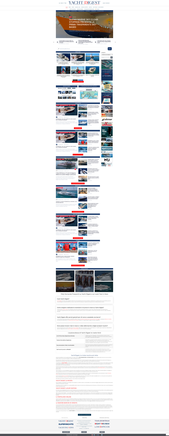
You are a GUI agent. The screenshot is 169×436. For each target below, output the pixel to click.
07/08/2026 (90, 180)
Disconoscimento (65, 417)
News (79, 15)
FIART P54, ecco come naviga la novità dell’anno (104, 277)
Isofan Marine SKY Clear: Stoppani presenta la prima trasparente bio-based (66, 41)
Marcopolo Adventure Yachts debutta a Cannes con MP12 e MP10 (93, 177)
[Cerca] (111, 57)
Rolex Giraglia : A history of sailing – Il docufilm (65, 288)
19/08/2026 (90, 125)
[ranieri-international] (107, 116)
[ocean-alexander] (107, 141)
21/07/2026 (90, 193)
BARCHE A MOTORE (84, 7)
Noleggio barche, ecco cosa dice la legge (104, 288)
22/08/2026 (66, 144)
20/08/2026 (90, 116)
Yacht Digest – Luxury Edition (98, 7)
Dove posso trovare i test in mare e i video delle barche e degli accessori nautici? (82, 326)
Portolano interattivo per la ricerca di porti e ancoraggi (90, 319)
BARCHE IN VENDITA (80, 9)
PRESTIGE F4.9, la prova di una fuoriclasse (65, 277)
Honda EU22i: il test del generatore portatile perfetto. (92, 251)
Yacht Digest (59, 300)
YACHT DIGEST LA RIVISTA (64, 380)
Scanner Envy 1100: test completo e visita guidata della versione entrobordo (104, 41)
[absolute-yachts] (107, 108)
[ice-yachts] (107, 152)
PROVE (73, 7)
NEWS (70, 7)
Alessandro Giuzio (61, 199)
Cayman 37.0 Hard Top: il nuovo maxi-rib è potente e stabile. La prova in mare (85, 41)
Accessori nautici (59, 242)
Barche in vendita (66, 86)
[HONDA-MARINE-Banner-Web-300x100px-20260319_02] (107, 166)
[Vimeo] (101, 434)
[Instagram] (96, 434)
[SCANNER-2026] (107, 150)
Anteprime (96, 271)
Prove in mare (73, 105)
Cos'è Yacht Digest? (63, 299)
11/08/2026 (90, 173)
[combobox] (82, 48)
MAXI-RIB (90, 7)
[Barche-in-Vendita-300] (107, 80)
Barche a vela (78, 185)
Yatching (71, 286)
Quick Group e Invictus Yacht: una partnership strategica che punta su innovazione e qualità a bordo (93, 259)
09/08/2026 (90, 144)
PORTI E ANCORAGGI (73, 9)
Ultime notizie (78, 103)
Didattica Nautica (107, 282)
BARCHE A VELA (77, 7)
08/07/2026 (90, 200)
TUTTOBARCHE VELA (66, 286)
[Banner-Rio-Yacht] (107, 157)
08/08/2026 (90, 151)
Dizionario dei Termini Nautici (89, 9)
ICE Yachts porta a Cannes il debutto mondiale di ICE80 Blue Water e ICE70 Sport (93, 197)
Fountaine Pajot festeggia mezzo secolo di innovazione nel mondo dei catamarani (93, 106)
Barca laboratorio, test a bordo (65, 242)
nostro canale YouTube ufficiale (73, 328)
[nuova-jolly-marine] (107, 161)
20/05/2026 (90, 262)
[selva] (107, 112)
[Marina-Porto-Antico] (107, 68)
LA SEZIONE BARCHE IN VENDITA (66, 403)
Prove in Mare (78, 130)
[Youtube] (92, 434)
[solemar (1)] (107, 121)
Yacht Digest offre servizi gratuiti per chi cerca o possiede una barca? (79, 317)
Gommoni (58, 105)
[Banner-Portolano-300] (107, 103)
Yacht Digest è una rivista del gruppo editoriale (84, 420)
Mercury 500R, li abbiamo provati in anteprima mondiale (84, 288)
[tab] (84, 298)
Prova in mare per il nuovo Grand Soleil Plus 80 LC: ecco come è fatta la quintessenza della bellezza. (93, 205)
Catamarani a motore (73, 15)
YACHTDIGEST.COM (101, 367)
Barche (100, 271)
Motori (85, 271)
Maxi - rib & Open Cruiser (78, 214)
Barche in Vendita (108, 319)
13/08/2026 (67, 199)
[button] (60, 25)
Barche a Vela (58, 187)
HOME (67, 7)
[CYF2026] (107, 91)
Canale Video (78, 51)
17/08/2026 (90, 227)
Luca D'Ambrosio (60, 144)
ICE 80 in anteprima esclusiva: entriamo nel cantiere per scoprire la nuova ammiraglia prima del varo (93, 190)
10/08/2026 (90, 137)
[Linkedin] (94, 434)
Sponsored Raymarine (60, 286)
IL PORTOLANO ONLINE (63, 397)
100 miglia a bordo (59, 282)
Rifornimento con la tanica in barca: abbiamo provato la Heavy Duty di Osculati (93, 141)
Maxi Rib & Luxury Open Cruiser (64, 105)
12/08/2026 (90, 165)
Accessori (78, 240)
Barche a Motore (59, 159)
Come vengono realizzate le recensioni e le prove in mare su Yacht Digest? (80, 307)
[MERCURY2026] (107, 137)
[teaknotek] (107, 125)
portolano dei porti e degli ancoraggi (89, 86)
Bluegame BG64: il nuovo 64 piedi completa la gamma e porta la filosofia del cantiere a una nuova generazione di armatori (93, 161)
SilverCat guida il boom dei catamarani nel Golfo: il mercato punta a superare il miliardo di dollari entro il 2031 (83, 22)
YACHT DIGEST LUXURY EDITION (66, 388)
